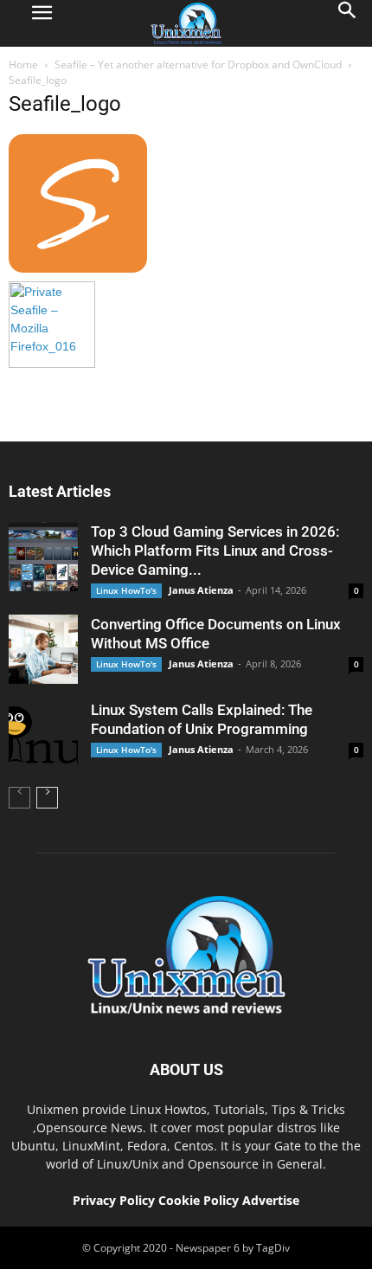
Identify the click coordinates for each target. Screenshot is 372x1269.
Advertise (270, 1200)
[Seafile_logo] (78, 268)
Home (23, 64)
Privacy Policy (114, 1200)
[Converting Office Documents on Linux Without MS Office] (43, 649)
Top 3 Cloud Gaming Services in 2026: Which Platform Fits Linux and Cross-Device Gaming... (215, 550)
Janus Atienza (201, 589)
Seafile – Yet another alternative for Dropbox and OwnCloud (198, 64)
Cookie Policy (200, 1200)
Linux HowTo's (126, 590)
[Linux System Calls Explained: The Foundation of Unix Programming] (43, 735)
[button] (348, 23)
